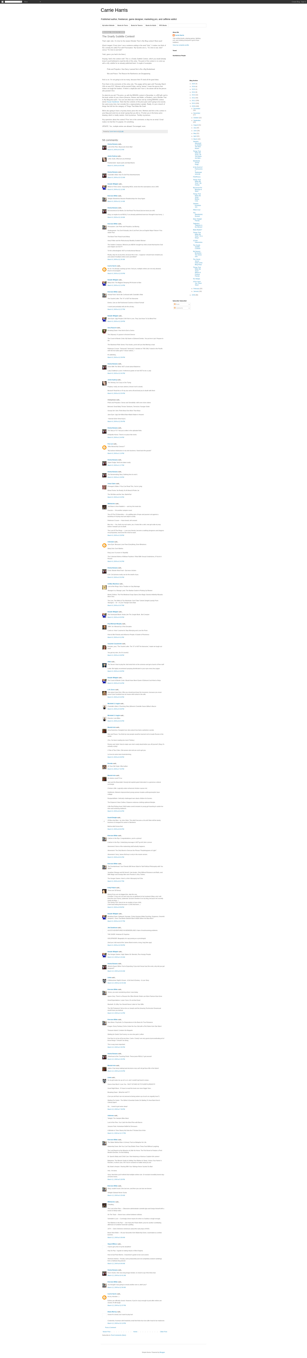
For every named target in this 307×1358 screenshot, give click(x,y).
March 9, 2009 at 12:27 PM (116, 309)
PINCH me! (196, 210)
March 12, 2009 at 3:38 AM (116, 1237)
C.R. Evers (111, 690)
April (195, 136)
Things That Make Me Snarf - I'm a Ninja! (198, 235)
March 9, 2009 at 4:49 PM (116, 671)
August (195, 125)
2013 (193, 95)
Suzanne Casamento (115, 644)
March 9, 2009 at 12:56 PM (116, 421)
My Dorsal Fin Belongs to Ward (197, 189)
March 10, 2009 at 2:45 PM (116, 1059)
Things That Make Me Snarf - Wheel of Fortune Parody (197, 272)
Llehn (109, 977)
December (196, 108)
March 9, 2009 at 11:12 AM (116, 189)
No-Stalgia (196, 279)
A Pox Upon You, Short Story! (197, 283)
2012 (193, 98)
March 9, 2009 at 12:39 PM (116, 357)
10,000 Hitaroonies (197, 241)
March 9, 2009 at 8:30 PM (116, 829)
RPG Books (163, 25)
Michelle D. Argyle (114, 703)
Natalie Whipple (113, 184)
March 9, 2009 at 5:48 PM (116, 709)
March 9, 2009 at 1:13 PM (116, 453)
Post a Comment (110, 1327)
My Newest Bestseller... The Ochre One (197, 254)
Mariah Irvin (112, 727)
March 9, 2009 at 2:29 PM (116, 535)
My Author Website (108, 25)
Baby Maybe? (197, 230)
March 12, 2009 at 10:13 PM (117, 1323)
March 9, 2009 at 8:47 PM (116, 881)
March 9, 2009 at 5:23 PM (116, 697)
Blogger (162, 1352)
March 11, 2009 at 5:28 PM (116, 1179)
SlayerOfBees (112, 1244)
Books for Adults (151, 25)
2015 (193, 89)
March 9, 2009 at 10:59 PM (116, 945)
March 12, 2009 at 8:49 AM (116, 1263)
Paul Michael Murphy (115, 624)
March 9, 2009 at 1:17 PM (116, 465)
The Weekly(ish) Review (198, 214)
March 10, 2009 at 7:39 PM (116, 1109)
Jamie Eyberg (112, 156)
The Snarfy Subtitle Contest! (196, 246)
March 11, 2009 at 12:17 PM (117, 1133)
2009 (193, 106)
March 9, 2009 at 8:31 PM (116, 857)
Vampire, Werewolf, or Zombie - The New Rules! (197, 145)
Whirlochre (111, 504)
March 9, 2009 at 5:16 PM (116, 683)
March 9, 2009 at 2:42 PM (116, 561)
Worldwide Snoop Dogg (196, 162)
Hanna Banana (113, 144)
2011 (193, 100)
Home (135, 1332)
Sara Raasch (112, 328)
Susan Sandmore (113, 102)
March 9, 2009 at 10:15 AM (116, 177)
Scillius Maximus (113, 584)
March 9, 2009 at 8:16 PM (116, 811)
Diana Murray (112, 1312)
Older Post (163, 1332)
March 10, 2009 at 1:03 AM (116, 957)
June (195, 131)
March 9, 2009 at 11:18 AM (116, 217)
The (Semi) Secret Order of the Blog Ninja (198, 261)
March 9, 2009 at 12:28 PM (116, 321)
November (196, 113)
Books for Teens (123, 25)
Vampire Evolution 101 (197, 205)
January (196, 291)
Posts (177, 304)
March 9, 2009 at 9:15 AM (116, 149)
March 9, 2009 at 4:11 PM (116, 637)
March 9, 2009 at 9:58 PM (116, 907)
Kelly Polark (112, 888)
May (195, 133)
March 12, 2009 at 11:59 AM (117, 1287)
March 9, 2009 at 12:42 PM (116, 373)
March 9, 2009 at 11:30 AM (116, 259)
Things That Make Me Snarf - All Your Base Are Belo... (197, 154)
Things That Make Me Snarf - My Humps (197, 182)
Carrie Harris (114, 10)
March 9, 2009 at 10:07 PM (116, 921)
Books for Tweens (137, 25)
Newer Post (106, 1332)
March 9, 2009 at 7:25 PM (116, 769)
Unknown (111, 542)
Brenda (110, 763)
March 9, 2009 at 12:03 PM (116, 273)
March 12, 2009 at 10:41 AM (117, 1275)
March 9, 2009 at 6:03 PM (116, 721)
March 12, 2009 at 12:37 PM (117, 1305)
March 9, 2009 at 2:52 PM (116, 577)
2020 (193, 84)
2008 (193, 295)
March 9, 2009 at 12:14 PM (116, 285)
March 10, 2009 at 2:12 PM (116, 1013)
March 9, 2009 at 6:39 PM (116, 757)
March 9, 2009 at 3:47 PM (116, 605)
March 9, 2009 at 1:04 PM (116, 437)
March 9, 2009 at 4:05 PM (116, 617)
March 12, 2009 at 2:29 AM (116, 1195)
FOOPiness (197, 177)
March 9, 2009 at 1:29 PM (116, 477)
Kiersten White (113, 196)
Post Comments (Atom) (118, 1335)
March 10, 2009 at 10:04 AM (117, 983)
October (196, 118)
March (195, 139)
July (194, 128)
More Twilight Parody (197, 220)
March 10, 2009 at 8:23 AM (116, 971)
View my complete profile (181, 45)
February (196, 288)
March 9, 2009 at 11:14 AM (116, 201)
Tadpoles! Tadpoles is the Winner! (197, 225)
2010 (193, 103)
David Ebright (112, 817)
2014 (193, 92)
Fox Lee (110, 444)
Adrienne (111, 1115)
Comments (179, 308)
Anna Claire (112, 483)
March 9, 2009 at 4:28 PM (116, 655)
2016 (193, 86)
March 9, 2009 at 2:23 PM (116, 497)
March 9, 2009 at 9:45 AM (116, 165)
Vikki (109, 662)
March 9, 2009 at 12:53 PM (116, 393)
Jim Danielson (112, 927)
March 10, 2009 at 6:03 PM (116, 1071)
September (197, 120)
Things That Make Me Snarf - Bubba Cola (197, 197)
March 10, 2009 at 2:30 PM (116, 1047)
